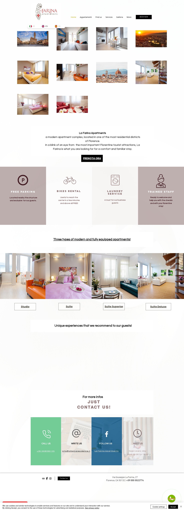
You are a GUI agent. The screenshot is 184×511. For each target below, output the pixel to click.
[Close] (180, 506)
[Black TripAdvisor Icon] (43, 478)
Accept (173, 506)
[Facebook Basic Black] (46, 478)
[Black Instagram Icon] (50, 478)
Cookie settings (159, 506)
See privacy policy (92, 508)
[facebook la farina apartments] (106, 434)
